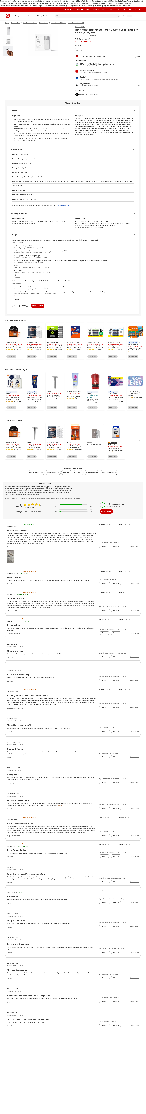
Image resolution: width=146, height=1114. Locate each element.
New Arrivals (21, 6)
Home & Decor (64, 1)
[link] (81, 35)
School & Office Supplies (29, 3)
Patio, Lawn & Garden (89, 1)
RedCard (109, 6)
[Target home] (7, 15)
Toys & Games (43, 3)
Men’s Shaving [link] (78, 472)
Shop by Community (119, 3)
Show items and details (99, 66)
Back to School (19, 1)
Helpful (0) (29, 248)
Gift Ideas (101, 3)
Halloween (34, 1)
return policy (84, 227)
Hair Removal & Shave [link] (92, 472)
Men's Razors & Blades (58, 23)
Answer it (17, 276)
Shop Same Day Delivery (91, 6)
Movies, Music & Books (79, 3)
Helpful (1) (35, 252)
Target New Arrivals (7, 1)
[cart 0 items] (138, 16)
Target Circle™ (69, 9)
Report (44, 248)
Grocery (100, 1)
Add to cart (80, 50)
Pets (8, 3)
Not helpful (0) (37, 248)
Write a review (106, 511)
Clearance (13, 6)
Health (12, 3)
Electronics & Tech (55, 3)
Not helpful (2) (40, 267)
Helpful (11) (33, 289)
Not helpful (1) (38, 257)
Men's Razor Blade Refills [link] (36, 472)
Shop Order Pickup (76, 6)
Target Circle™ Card (83, 9)
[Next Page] (140, 341)
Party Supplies (93, 3)
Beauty (124, 1)
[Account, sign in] (128, 16)
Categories (19, 16)
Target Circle (117, 6)
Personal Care (132, 1)
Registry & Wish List (114, 9)
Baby (120, 1)
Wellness (18, 3)
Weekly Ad (65, 6)
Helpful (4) (32, 267)
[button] (81, 35)
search (118, 16)
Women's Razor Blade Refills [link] (109, 472)
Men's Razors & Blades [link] (53, 472)
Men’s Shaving (43, 23)
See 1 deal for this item (84, 42)
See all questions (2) (21, 306)
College (27, 1)
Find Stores (126, 6)
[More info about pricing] (121, 40)
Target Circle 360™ (98, 9)
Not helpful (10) (47, 293)
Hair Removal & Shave (30, 23)
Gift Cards (108, 3)
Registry (103, 6)
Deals (7, 6)
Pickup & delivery (43, 16)
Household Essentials (110, 1)
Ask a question (37, 306)
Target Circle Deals (55, 6)
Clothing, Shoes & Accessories (48, 1)
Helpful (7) (30, 257)
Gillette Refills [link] (66, 472)
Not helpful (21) (40, 272)
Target (7, 23)
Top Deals (45, 6)
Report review (134, 546)
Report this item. (64, 205)
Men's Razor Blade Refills (76, 23)
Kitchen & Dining (76, 1)
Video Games (66, 3)
